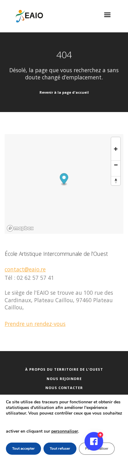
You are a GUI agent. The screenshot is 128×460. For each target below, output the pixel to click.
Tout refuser (60, 448)
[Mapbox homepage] (20, 228)
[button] (64, 179)
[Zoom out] (115, 164)
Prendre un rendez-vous (35, 323)
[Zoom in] (115, 148)
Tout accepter (23, 448)
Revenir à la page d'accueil (64, 92)
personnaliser (64, 431)
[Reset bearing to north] (115, 180)
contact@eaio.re (25, 269)
